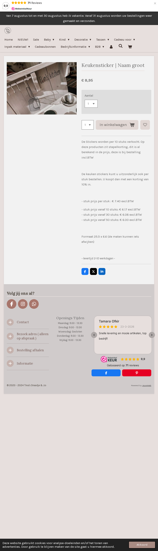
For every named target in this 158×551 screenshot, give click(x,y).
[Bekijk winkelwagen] (129, 46)
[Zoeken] (120, 46)
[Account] (111, 46)
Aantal (89, 95)
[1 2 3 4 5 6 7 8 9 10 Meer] (88, 125)
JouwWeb (146, 385)
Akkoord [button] (142, 544)
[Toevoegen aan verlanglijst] (145, 125)
